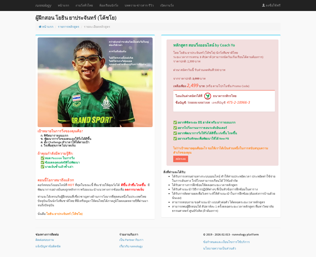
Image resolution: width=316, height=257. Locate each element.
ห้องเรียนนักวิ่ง (108, 5)
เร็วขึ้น (132, 185)
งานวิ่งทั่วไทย (84, 5)
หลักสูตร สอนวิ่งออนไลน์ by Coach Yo (204, 45)
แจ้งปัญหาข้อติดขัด (48, 246)
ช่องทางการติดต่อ (47, 234)
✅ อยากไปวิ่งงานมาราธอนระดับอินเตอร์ (200, 128)
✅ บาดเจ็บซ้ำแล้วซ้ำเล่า (55, 166)
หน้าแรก (63, 5)
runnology (43, 5)
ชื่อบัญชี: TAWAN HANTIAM (192, 103)
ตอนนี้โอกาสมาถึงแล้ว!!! (56, 180)
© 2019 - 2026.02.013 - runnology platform (231, 234)
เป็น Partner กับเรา (131, 240)
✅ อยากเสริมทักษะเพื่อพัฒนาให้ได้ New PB (201, 138)
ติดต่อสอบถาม (44, 240)
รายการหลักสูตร (68, 27)
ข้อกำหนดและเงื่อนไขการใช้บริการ (226, 242)
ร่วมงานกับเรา (128, 234)
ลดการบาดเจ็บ (134, 189)
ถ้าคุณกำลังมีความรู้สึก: (55, 153)
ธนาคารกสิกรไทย (224, 96)
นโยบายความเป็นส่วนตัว (219, 248)
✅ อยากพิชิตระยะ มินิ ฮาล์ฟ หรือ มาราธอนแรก (204, 122)
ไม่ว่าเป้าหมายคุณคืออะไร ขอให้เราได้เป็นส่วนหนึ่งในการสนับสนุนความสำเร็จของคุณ (220, 150)
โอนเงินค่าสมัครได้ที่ (188, 96)
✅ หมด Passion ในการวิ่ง (56, 158)
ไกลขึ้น (141, 185)
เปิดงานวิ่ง (167, 5)
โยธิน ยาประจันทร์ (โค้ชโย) (64, 214)
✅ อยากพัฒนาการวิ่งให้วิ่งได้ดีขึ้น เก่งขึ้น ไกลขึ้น (205, 133)
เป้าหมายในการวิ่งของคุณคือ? (60, 131)
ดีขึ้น (124, 185)
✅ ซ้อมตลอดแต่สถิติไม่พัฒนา (59, 162)
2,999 (195, 78)
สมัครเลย (181, 158)
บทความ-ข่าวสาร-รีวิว (139, 5)
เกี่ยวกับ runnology (131, 246)
